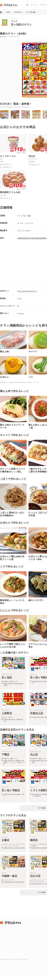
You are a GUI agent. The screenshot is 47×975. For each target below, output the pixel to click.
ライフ (14, 21)
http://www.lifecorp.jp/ (27, 291)
